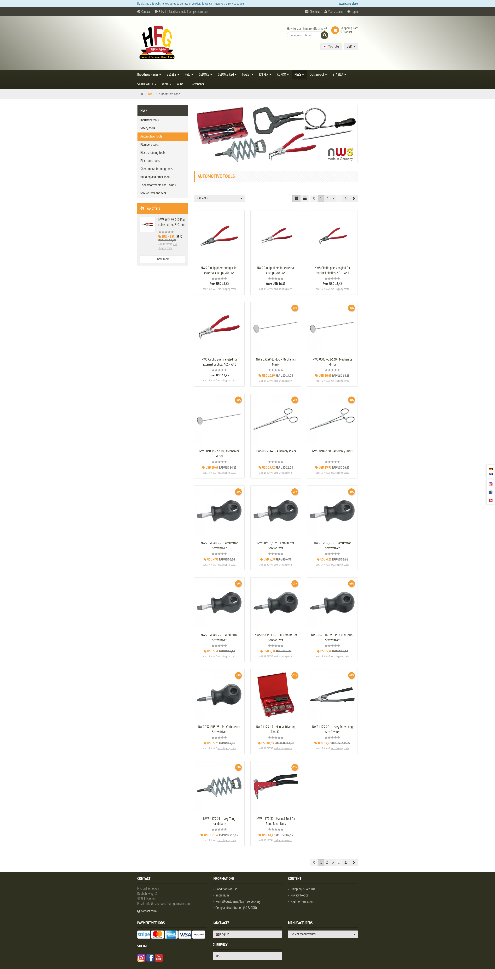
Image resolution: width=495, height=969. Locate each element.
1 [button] (321, 198)
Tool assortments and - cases (158, 185)
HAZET (246, 75)
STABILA (338, 75)
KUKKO (282, 75)
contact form (148, 911)
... (339, 198)
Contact (145, 12)
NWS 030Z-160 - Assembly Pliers (332, 451)
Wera (165, 84)
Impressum (222, 895)
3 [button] (333, 198)
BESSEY (172, 75)
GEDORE (204, 75)
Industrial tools (149, 120)
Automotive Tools (151, 136)
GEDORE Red (226, 75)
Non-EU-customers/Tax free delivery (237, 902)
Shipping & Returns (303, 889)
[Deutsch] (491, 469)
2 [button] (327, 198)
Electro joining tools (152, 153)
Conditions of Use (226, 889)
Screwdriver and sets (153, 193)
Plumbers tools (149, 145)
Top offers (152, 208)
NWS (298, 74)
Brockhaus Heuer (148, 75)
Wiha (180, 84)
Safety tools (147, 128)
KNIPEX (264, 75)
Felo (188, 75)
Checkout (315, 12)
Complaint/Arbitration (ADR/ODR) (236, 908)
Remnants (198, 84)
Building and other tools (155, 177)
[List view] (304, 198)
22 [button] (345, 198)
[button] (354, 198)
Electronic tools (150, 161)
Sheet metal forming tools (156, 169)
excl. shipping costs (227, 289)
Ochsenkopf (317, 75)
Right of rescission (302, 902)
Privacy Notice (299, 895)
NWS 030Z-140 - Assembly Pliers (276, 451)
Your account (335, 12)
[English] (491, 474)
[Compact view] (296, 198)
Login (355, 12)
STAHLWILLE (145, 84)
